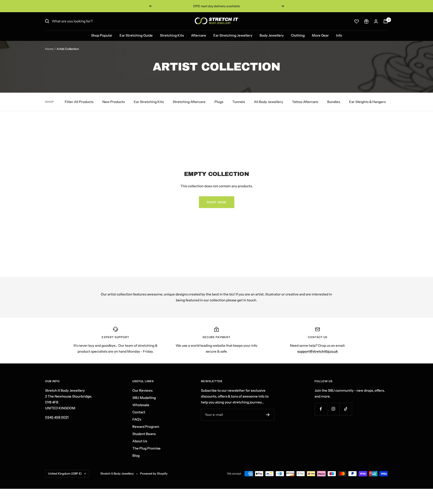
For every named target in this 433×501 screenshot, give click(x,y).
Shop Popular (101, 35)
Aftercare (198, 35)
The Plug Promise (146, 448)
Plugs (218, 102)
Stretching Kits (172, 35)
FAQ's (136, 419)
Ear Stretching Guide (136, 35)
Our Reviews (142, 390)
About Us (139, 441)
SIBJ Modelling (144, 398)
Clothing (298, 35)
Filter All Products (79, 102)
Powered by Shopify (154, 473)
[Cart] (385, 21)
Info (339, 35)
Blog (136, 455)
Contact (138, 412)
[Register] (268, 414)
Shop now (216, 202)
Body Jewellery (272, 35)
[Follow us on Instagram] (333, 409)
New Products (113, 102)
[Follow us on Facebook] (321, 409)
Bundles (333, 102)
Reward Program (145, 426)
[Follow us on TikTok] (345, 409)
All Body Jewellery (268, 102)
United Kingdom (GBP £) (65, 473)
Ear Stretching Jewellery (232, 35)
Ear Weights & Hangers (367, 102)
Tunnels (238, 102)
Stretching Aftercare (189, 102)
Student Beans (144, 434)
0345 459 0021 (57, 417)
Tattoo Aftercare (305, 102)
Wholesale (140, 405)
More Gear (320, 35)
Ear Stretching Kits (149, 102)
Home (49, 49)
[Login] (376, 21)
